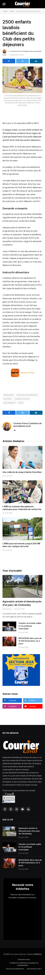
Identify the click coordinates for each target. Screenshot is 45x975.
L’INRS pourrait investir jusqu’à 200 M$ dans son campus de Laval (21, 545)
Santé (12, 11)
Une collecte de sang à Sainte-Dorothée (22, 472)
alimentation (9, 395)
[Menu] (4, 4)
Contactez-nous (24, 959)
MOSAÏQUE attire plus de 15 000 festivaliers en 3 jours (30, 641)
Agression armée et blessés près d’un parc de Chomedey (29, 831)
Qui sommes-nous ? (34, 969)
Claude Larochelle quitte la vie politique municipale (29, 626)
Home (5, 11)
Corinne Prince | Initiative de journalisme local (27, 424)
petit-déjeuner (9, 403)
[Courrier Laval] (22, 4)
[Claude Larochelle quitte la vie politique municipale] (9, 626)
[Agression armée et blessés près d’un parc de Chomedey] (22, 586)
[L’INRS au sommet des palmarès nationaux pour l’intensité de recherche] (22, 491)
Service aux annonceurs (15, 969)
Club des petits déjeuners (27, 395)
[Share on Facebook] (8, 61)
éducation (8, 399)
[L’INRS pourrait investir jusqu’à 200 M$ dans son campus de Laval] (22, 528)
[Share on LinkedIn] (36, 61)
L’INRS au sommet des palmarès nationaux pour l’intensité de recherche (21, 508)
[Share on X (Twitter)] (22, 61)
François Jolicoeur (22, 399)
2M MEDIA (38, 954)
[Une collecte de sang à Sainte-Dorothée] (22, 457)
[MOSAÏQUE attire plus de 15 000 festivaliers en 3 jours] (9, 641)
